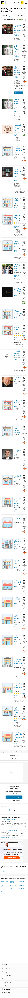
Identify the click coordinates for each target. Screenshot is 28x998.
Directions (16, 35)
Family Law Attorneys (19, 32)
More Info (16, 36)
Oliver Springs (3, 870)
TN (6, 751)
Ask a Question (15, 810)
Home (2, 751)
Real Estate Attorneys (22, 886)
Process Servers (3, 886)
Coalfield (17, 870)
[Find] (22, 2)
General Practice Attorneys (12, 882)
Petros (10, 751)
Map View (6, 15)
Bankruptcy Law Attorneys (22, 889)
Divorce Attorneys (3, 889)
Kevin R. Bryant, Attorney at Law (9, 830)
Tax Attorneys (4, 881)
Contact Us (19, 93)
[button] (26, 3)
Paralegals (21, 881)
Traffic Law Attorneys (3, 892)
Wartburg (10, 870)
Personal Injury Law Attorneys (21, 178)
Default (23, 15)
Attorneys (16, 205)
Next (18, 758)
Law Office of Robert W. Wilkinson (9, 819)
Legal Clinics (13, 885)
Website (15, 34)
